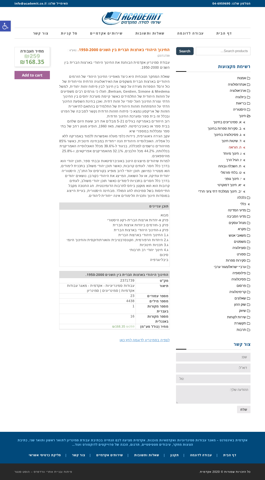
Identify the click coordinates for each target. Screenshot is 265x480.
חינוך (242, 116)
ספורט (241, 254)
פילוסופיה (239, 273)
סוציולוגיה (239, 248)
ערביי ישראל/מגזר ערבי (230, 267)
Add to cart (32, 75)
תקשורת (240, 323)
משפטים (240, 241)
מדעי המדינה (237, 210)
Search (184, 51)
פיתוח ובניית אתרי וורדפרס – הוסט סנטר (43, 471)
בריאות (241, 103)
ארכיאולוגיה (238, 90)
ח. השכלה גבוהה (229, 166)
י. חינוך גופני (233, 179)
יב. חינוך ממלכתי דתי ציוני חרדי (219, 191)
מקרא (242, 229)
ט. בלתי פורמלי (230, 172)
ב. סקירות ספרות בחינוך (224, 128)
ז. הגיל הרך (233, 160)
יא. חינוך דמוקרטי (229, 185)
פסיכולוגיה (238, 279)
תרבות (241, 330)
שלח (243, 409)
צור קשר (78, 455)
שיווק (242, 310)
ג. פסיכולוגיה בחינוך (227, 134)
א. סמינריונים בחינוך (227, 122)
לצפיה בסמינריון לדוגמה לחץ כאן (145, 340)
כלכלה (241, 197)
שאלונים (240, 298)
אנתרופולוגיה (237, 84)
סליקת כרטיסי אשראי (45, 455)
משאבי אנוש (237, 235)
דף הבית (229, 455)
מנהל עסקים (237, 223)
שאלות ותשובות (146, 455)
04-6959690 (221, 3)
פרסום (241, 285)
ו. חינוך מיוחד (232, 153)
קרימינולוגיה (237, 292)
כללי (243, 204)
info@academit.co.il (30, 3)
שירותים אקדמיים (109, 455)
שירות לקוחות (236, 317)
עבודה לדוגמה (201, 455)
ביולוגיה (240, 97)
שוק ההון (240, 304)
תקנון (174, 455)
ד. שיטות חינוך (231, 141)
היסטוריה (239, 109)
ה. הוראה (235, 147)
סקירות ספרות (236, 260)
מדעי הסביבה (236, 216)
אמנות (241, 78)
